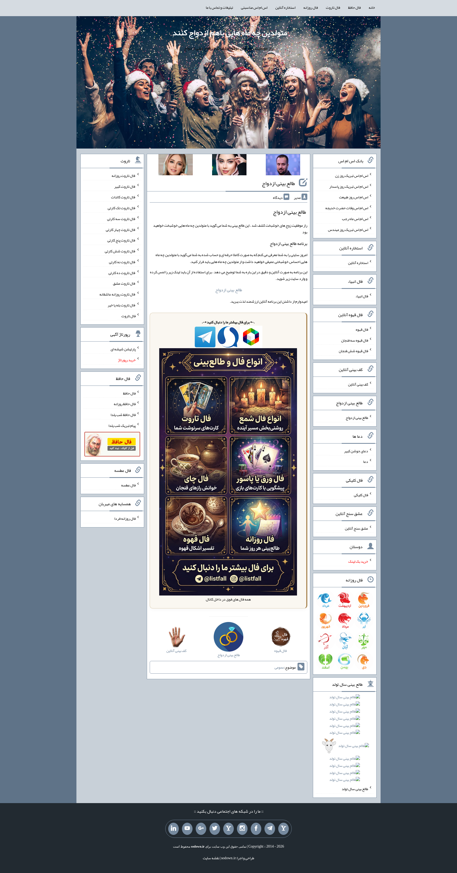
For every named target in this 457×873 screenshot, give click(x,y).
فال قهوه (362, 329)
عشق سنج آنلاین (356, 528)
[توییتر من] (214, 829)
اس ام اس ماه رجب (355, 218)
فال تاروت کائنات (123, 197)
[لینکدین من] (173, 829)
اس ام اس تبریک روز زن (351, 175)
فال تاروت (333, 7)
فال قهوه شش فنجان (353, 351)
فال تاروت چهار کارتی (121, 229)
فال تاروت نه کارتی (122, 262)
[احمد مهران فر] (283, 165)
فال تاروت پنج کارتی (121, 240)
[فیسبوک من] (256, 829)
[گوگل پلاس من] (201, 829)
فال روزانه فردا (125, 518)
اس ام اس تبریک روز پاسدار (348, 186)
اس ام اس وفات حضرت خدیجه (346, 208)
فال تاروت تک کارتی (122, 208)
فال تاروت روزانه (124, 175)
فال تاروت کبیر (125, 186)
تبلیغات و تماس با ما (219, 7)
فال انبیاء (361, 296)
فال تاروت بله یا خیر (122, 305)
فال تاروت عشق (124, 283)
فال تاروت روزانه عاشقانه (117, 294)
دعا (365, 461)
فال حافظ (354, 7)
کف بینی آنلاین (358, 384)
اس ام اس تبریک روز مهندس (348, 229)
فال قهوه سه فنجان (354, 340)
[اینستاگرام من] (242, 829)
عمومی (279, 667)
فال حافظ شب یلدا (123, 414)
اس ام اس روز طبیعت (353, 197)
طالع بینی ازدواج (278, 183)
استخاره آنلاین (285, 7)
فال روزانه (310, 7)
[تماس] (228, 829)
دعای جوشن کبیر (356, 450)
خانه (372, 7)
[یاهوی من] (283, 829)
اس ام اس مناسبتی (254, 7)
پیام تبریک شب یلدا (122, 425)
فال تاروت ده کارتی (122, 272)
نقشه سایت (211, 858)
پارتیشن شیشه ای (123, 349)
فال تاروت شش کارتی (120, 251)
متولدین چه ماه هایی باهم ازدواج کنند (229, 33)
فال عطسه (128, 485)
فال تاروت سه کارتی (121, 218)
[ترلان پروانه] (229, 165)
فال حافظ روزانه (125, 404)
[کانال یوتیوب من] (187, 829)
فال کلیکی (361, 495)
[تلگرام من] (269, 829)
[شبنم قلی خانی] (175, 165)
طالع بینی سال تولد (355, 789)
